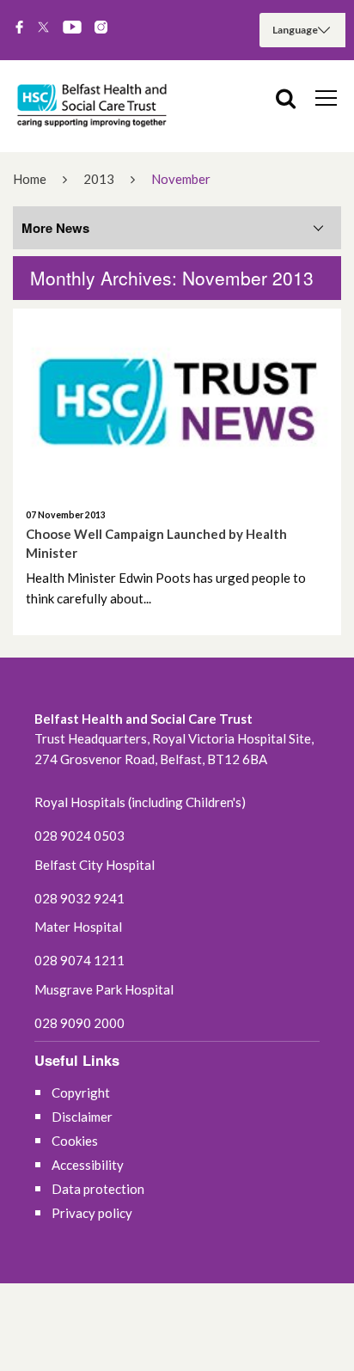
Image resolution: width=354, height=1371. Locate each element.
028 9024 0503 (79, 835)
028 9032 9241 (79, 898)
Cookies (75, 1140)
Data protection (98, 1189)
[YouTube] (72, 28)
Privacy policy (92, 1213)
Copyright (81, 1092)
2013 (98, 179)
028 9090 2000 (79, 1023)
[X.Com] (43, 28)
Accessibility (88, 1164)
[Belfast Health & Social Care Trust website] (94, 106)
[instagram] (101, 28)
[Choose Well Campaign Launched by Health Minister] (177, 401)
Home (29, 179)
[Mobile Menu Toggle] (326, 97)
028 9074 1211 (79, 960)
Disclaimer (82, 1116)
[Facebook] (19, 28)
